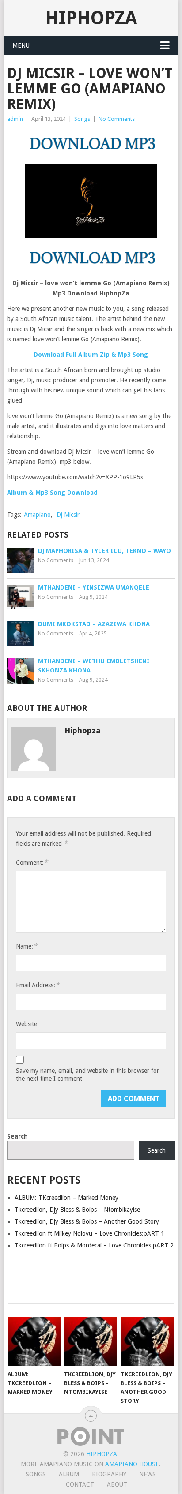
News (147, 1474)
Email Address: (37, 985)
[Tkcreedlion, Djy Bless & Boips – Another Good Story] (147, 1341)
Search (17, 1136)
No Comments (117, 119)
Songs (82, 119)
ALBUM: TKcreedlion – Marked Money (66, 1197)
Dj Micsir (68, 514)
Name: (26, 946)
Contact (80, 1484)
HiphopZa (91, 18)
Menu (21, 45)
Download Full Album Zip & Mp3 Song (91, 354)
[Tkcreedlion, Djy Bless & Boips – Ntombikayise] (90, 1341)
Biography (109, 1474)
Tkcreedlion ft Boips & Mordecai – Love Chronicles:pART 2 (94, 1245)
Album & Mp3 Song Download (52, 492)
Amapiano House (132, 1464)
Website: (27, 1023)
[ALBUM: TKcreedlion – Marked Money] (34, 1341)
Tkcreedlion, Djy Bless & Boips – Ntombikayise (77, 1209)
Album (69, 1474)
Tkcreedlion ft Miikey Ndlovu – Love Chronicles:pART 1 (89, 1233)
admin (15, 119)
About (117, 1484)
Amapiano (37, 514)
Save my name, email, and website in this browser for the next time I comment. (87, 1074)
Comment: (32, 862)
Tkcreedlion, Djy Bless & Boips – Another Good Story (87, 1221)
